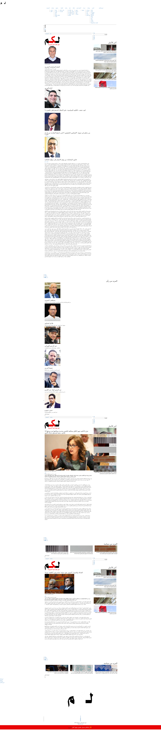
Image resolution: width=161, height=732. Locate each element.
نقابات (56, 16)
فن (72, 10)
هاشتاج (69, 15)
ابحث (106, 34)
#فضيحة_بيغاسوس (94, 22)
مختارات (87, 10)
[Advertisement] (68, 265)
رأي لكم (69, 10)
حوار (76, 12)
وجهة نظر (70, 12)
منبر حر (69, 11)
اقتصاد (62, 8)
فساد (92, 11)
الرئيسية (48, 8)
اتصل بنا (1, 681)
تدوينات (69, 14)
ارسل (47, 277)
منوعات (88, 8)
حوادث (56, 11)
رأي (70, 8)
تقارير (52, 10)
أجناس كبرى (79, 8)
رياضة (66, 8)
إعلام (92, 10)
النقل (56, 12)
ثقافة (74, 8)
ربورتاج (77, 11)
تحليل (52, 11)
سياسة (52, 8)
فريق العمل (101, 8)
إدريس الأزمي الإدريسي (49, 136)
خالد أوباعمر (47, 112)
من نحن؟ (1, 678)
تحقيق (77, 10)
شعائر (87, 14)
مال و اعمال (62, 10)
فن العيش (88, 15)
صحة (56, 14)
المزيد (93, 8)
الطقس (92, 14)
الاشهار (1, 680)
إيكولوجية (92, 12)
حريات (84, 8)
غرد (46, 274)
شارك (46, 276)
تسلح (92, 16)
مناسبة (87, 11)
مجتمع (57, 8)
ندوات (73, 12)
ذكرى (92, 17)
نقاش (73, 11)
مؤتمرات (61, 11)
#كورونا (92, 15)
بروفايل (77, 14)
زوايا (92, 19)
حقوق (83, 10)
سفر (87, 12)
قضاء (56, 10)
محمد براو (46, 161)
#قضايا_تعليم (57, 15)
